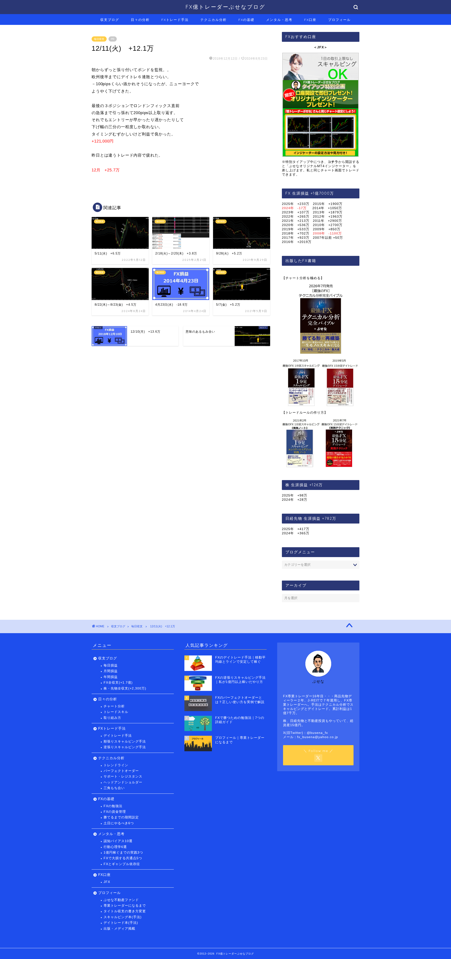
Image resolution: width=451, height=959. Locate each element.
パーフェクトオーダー (121, 771)
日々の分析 (140, 20)
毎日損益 (111, 665)
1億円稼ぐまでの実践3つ (123, 852)
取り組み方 (112, 718)
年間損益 (111, 677)
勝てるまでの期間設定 (121, 817)
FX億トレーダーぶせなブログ (225, 7)
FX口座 (310, 20)
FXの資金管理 (115, 811)
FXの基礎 (246, 20)
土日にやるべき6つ (119, 823)
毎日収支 (99, 39)
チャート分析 (114, 706)
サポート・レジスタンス (123, 776)
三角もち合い (114, 788)
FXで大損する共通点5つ (123, 858)
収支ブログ (109, 20)
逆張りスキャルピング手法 (125, 747)
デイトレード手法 (118, 735)
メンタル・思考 (279, 20)
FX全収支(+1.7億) (118, 682)
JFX (107, 882)
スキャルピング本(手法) (123, 917)
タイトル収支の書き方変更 (125, 911)
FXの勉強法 (113, 806)
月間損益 (111, 671)
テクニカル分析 (213, 20)
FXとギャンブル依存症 (122, 864)
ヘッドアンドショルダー (123, 782)
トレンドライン (116, 765)
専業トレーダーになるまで (125, 905)
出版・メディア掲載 (119, 928)
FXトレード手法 (175, 20)
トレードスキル (116, 712)
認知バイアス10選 (118, 841)
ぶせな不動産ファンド (121, 900)
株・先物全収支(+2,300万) (125, 688)
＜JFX (319, 47)
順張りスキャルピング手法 (125, 741)
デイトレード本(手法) (121, 922)
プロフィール (339, 20)
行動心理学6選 (115, 847)
